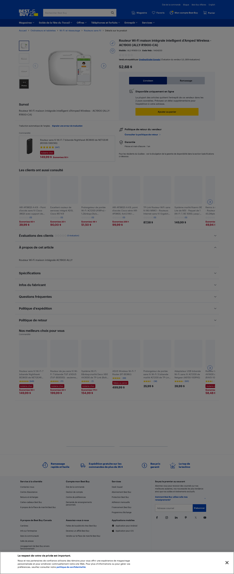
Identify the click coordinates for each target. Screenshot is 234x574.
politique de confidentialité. (71, 567)
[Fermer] (226, 562)
